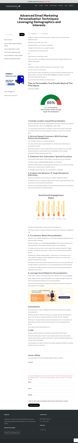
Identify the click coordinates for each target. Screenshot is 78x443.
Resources (61, 5)
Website (30, 395)
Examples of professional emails (12, 58)
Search (22, 34)
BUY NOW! (47, 1)
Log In (66, 5)
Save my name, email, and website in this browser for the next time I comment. (48, 401)
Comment (30, 362)
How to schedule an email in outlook (13, 55)
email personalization (50, 243)
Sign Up (71, 5)
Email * (30, 388)
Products (41, 5)
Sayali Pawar (34, 33)
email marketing (52, 75)
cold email (46, 310)
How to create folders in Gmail (12, 49)
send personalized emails (45, 162)
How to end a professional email (12, 52)
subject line (49, 126)
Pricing (46, 5)
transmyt (37, 89)
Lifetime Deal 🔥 (53, 5)
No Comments (45, 33)
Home (36, 5)
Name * (30, 382)
